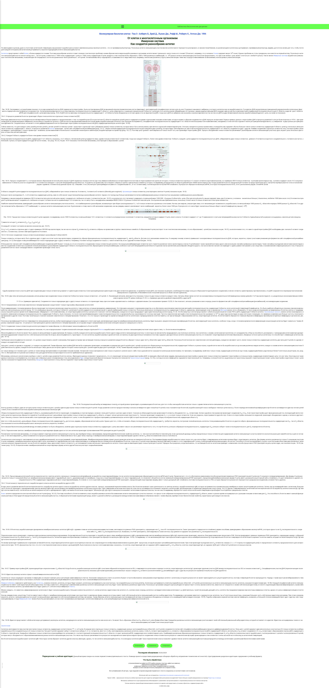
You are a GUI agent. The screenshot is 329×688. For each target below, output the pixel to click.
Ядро (82, 358)
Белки (26, 53)
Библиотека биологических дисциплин (192, 27)
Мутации (224, 310)
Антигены (39, 583)
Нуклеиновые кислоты (272, 312)
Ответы (72, 586)
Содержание (152, 645)
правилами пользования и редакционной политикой (174, 675)
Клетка (101, 329)
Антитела (4, 53)
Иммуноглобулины (8, 583)
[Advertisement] (164, 12)
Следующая (166, 645)
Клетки (51, 128)
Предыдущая (139, 645)
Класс (3, 493)
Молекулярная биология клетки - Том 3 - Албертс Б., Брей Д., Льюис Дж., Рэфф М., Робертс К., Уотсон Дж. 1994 (152, 33)
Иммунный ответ (25, 599)
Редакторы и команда (214, 678)
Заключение (5, 626)
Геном (216, 53)
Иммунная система (280, 55)
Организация (127, 191)
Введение (39, 360)
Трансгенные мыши (137, 358)
